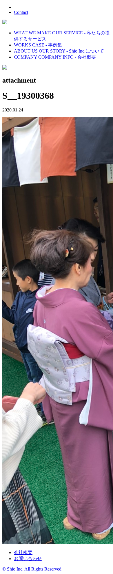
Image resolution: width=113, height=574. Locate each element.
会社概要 (23, 552)
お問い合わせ (28, 558)
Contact (21, 12)
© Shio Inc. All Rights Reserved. (32, 568)
